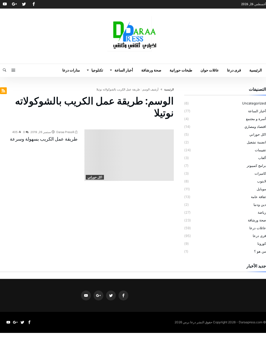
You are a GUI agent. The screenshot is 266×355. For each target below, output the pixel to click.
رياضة (262, 212)
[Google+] (14, 4)
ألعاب (262, 158)
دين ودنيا (260, 204)
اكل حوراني (95, 177)
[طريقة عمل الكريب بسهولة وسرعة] (129, 155)
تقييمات (260, 150)
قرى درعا (259, 236)
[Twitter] (24, 4)
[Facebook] (33, 4)
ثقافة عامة (258, 197)
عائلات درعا (257, 228)
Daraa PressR (65, 132)
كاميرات (260, 173)
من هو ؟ (260, 251)
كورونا (261, 243)
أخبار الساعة (257, 111)
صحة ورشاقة (257, 220)
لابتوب (261, 181)
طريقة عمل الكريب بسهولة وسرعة (43, 139)
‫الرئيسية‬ (169, 89)
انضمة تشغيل (256, 142)
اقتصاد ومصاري (255, 126)
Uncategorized (254, 103)
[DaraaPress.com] (133, 16)
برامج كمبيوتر (256, 165)
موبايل (261, 189)
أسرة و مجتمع (256, 119)
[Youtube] (5, 4)
